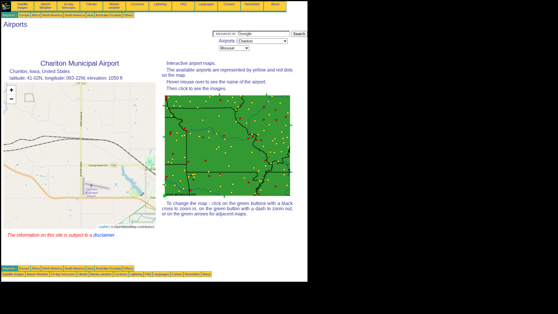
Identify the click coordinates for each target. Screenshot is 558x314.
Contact (229, 4)
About (275, 4)
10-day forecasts (68, 5)
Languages (206, 4)
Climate (91, 4)
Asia (90, 15)
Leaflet (103, 226)
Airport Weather (45, 5)
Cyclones (137, 4)
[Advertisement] (107, 44)
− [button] (11, 99)
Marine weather (114, 5)
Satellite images (22, 5)
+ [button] (11, 90)
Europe (24, 15)
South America (75, 15)
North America (52, 15)
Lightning (160, 4)
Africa (36, 15)
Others (128, 15)
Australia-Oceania (108, 15)
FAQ (183, 4)
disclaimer (104, 235)
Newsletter (252, 4)
